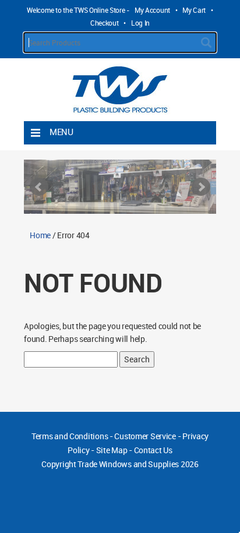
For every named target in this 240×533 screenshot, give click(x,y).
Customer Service (145, 436)
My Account (152, 10)
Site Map (112, 450)
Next (201, 187)
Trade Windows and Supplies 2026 (137, 464)
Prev (39, 187)
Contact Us (153, 450)
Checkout (104, 22)
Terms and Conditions (69, 436)
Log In (140, 22)
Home (40, 235)
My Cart (194, 10)
